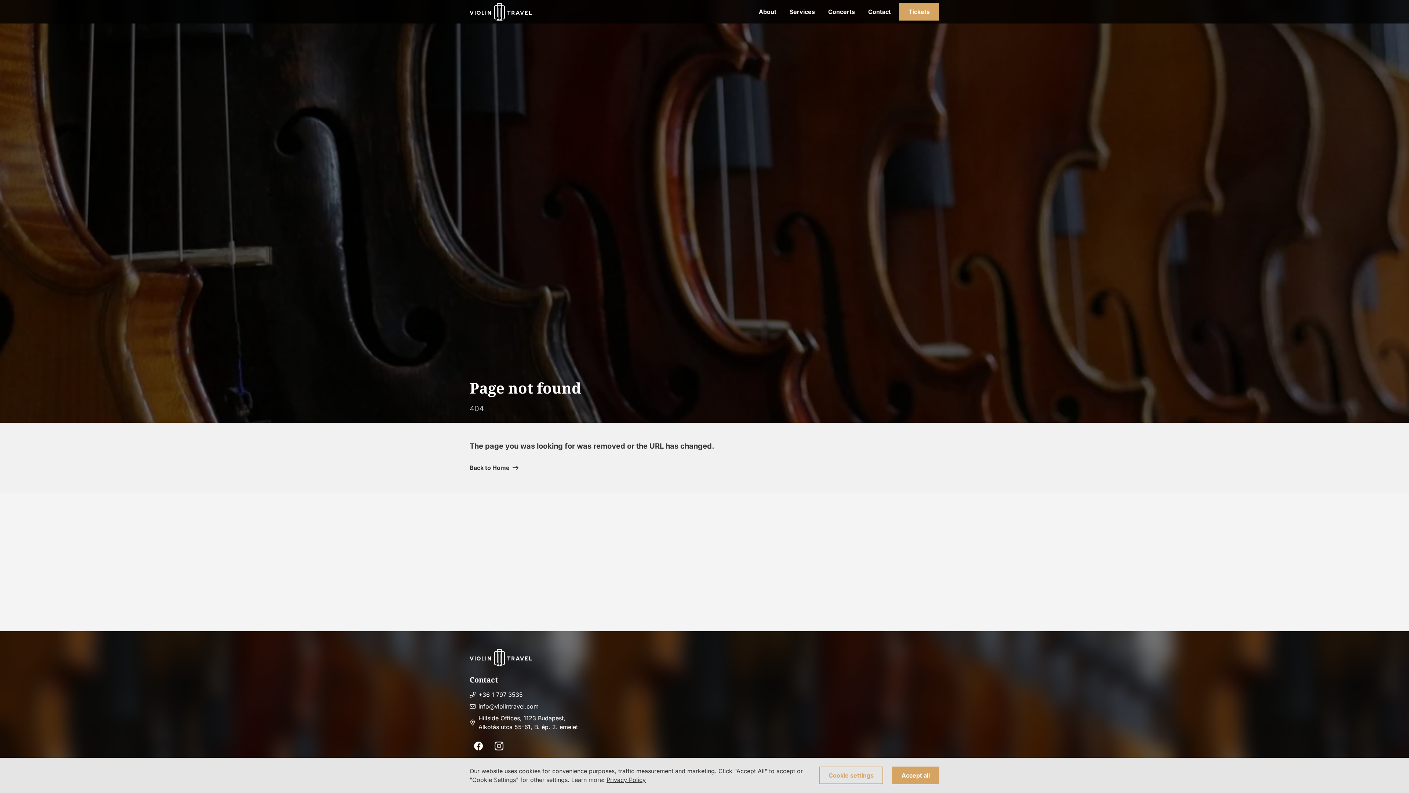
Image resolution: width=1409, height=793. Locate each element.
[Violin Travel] (501, 12)
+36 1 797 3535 (500, 694)
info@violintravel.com (508, 706)
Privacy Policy (626, 779)
